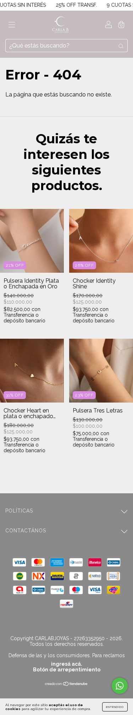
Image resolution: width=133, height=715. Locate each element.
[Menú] (11, 25)
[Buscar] (121, 45)
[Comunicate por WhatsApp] (120, 686)
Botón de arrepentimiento (66, 669)
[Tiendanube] (66, 684)
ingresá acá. (66, 664)
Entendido (115, 707)
